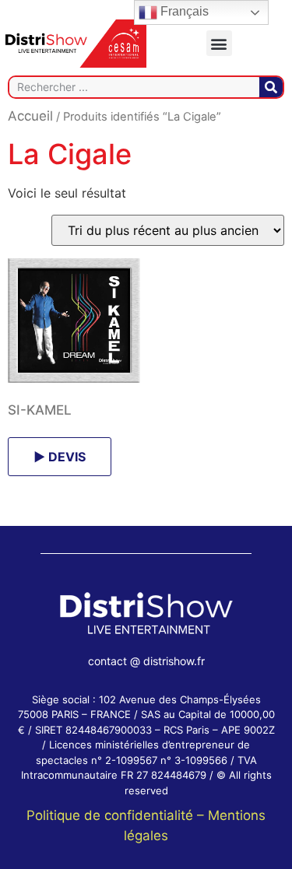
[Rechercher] (271, 87)
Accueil (30, 116)
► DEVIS (59, 456)
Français (183, 11)
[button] (219, 43)
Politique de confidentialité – (117, 815)
